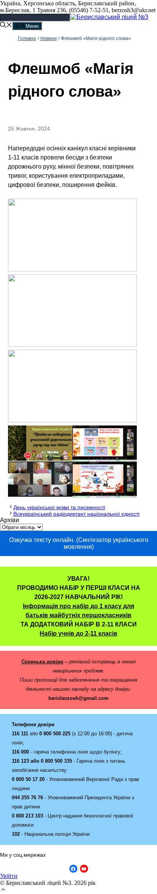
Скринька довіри (42, 662)
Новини (48, 38)
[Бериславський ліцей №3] (109, 17)
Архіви (9, 520)
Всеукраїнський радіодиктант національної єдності (76, 514)
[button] (3, 890)
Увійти (9, 876)
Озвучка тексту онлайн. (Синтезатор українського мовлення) (78, 543)
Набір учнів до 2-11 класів (78, 633)
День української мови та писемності (59, 507)
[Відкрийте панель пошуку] (6, 25)
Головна (27, 38)
